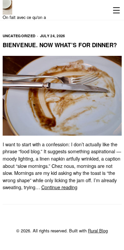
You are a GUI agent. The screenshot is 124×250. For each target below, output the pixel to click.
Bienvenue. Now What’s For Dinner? (60, 45)
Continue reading (59, 187)
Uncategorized (19, 35)
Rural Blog (98, 230)
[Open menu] (115, 10)
